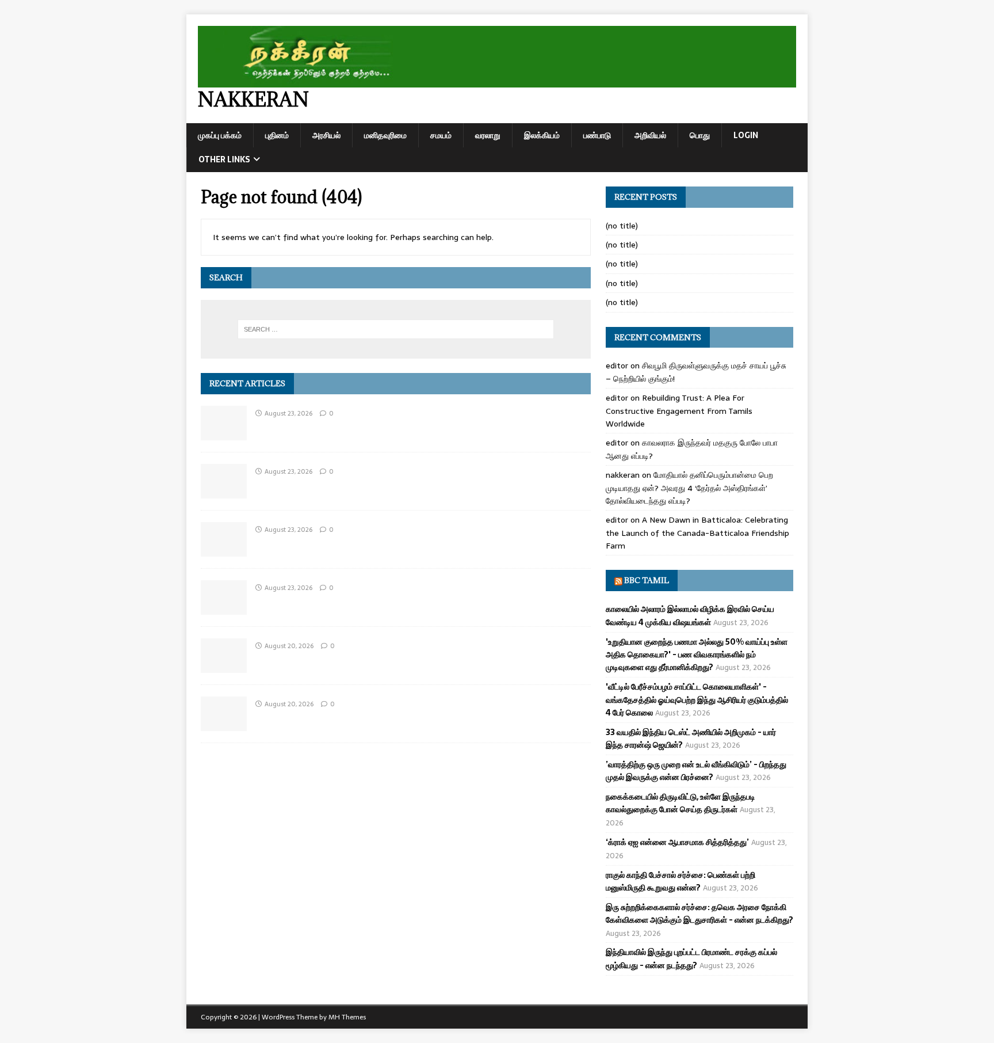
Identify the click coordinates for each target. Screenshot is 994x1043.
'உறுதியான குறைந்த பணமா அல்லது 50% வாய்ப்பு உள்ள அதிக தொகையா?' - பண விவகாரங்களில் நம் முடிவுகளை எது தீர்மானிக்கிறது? (696, 654)
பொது (700, 135)
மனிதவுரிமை (385, 135)
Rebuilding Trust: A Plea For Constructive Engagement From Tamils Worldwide (679, 410)
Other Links (224, 159)
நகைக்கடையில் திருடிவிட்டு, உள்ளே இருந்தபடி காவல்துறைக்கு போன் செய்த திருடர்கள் (680, 803)
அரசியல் (326, 135)
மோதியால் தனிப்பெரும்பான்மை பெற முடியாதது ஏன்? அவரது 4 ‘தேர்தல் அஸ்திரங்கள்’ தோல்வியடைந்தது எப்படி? (689, 488)
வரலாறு (487, 135)
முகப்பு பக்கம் (220, 135)
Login (745, 135)
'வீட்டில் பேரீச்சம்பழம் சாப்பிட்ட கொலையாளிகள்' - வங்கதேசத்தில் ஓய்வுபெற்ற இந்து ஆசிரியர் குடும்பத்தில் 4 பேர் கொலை (697, 699)
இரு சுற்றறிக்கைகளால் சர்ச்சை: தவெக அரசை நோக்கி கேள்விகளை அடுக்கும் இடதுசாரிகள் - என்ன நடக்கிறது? (699, 913)
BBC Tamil (646, 580)
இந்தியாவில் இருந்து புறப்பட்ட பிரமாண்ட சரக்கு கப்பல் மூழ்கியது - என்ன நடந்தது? (691, 958)
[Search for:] (395, 329)
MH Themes (347, 1017)
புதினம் (277, 135)
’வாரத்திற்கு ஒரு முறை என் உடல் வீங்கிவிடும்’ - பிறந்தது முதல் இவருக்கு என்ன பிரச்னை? (696, 770)
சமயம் (441, 135)
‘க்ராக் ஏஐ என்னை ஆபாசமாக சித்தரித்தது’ (677, 842)
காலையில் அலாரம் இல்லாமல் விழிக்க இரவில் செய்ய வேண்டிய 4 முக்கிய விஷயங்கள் (690, 615)
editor (617, 365)
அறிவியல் (650, 135)
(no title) (622, 225)
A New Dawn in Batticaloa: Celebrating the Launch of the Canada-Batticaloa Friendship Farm (697, 532)
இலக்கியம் (542, 135)
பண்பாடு (597, 135)
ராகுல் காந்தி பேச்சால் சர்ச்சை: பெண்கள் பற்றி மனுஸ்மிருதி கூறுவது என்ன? (680, 881)
